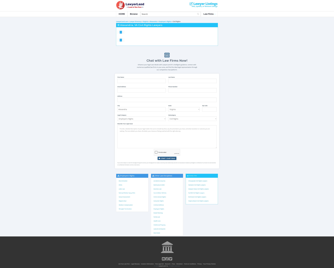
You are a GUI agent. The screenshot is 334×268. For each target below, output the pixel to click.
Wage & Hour (122, 201)
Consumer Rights (159, 201)
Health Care (157, 221)
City (118, 105)
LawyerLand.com (122, 21)
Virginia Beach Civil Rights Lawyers (198, 201)
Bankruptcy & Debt (159, 185)
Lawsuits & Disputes (159, 229)
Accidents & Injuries (159, 181)
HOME (122, 14)
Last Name (171, 77)
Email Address (121, 86)
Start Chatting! (167, 158)
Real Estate (157, 233)
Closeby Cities (193, 176)
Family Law (157, 217)
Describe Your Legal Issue (125, 124)
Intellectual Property (159, 225)
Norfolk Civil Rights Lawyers (196, 193)
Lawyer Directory (135, 21)
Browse (134, 14)
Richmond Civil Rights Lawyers (197, 197)
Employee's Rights (165, 21)
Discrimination (123, 181)
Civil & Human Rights (160, 197)
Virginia (145, 21)
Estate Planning (158, 213)
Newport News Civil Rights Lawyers (198, 189)
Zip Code (204, 105)
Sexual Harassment (124, 197)
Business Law (157, 189)
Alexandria (153, 21)
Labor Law (122, 189)
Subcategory (172, 115)
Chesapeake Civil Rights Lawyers (197, 181)
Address (119, 96)
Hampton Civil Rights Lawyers (197, 185)
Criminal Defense (159, 205)
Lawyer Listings (205, 3)
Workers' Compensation (126, 205)
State (169, 105)
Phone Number (172, 86)
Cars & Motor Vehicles (160, 193)
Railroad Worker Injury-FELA (127, 193)
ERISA (120, 185)
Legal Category (121, 115)
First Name (120, 77)
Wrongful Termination (125, 209)
